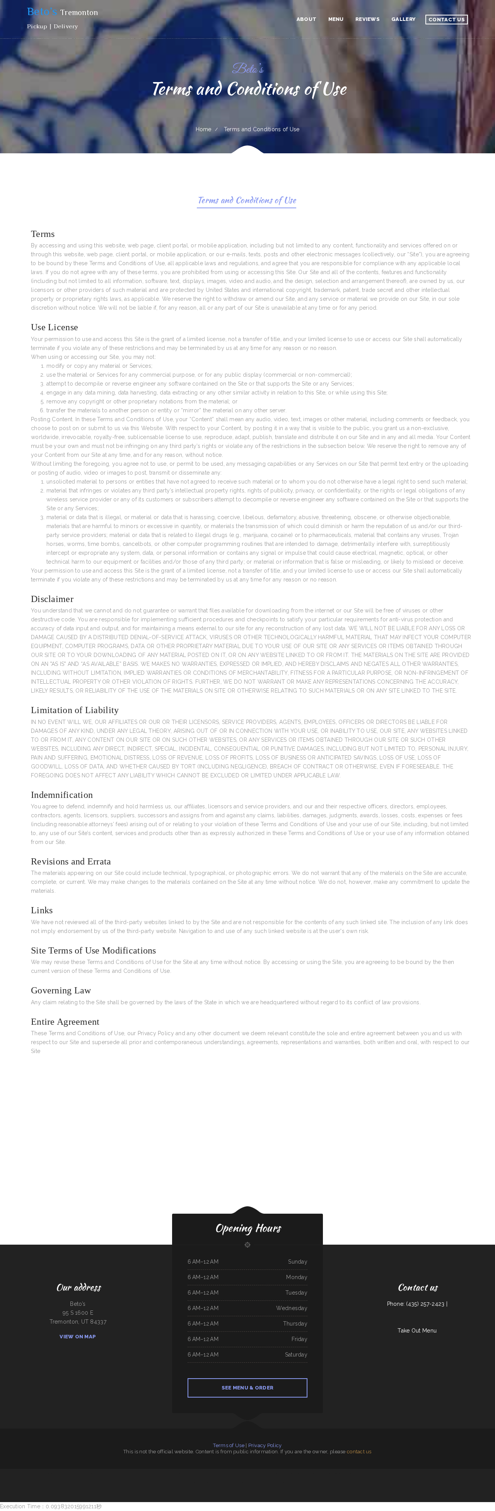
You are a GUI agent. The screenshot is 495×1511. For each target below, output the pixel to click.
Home (204, 129)
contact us (359, 1451)
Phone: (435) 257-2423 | (417, 1304)
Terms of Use (228, 1445)
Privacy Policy (265, 1445)
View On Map (78, 1336)
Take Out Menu (417, 1330)
